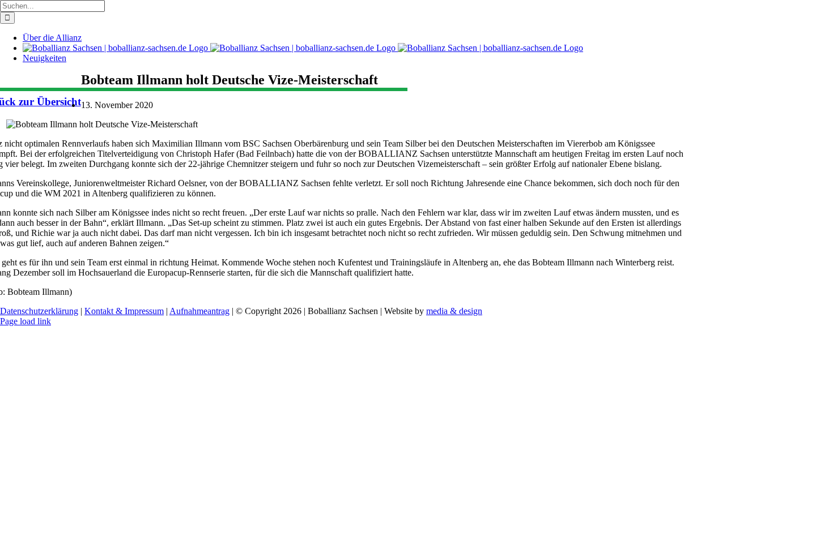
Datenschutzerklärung (39, 311)
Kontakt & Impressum (124, 311)
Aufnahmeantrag (199, 311)
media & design (454, 311)
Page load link (25, 321)
